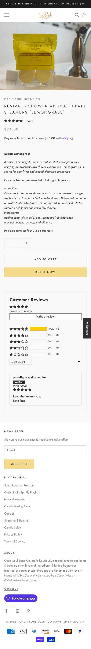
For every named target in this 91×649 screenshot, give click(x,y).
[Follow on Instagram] (17, 611)
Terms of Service (14, 541)
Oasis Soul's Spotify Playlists (22, 492)
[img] (45, 389)
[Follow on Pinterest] (28, 611)
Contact (9, 513)
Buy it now (45, 272)
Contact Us (11, 588)
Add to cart (45, 259)
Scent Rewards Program (19, 485)
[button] (13, 121)
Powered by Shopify (69, 621)
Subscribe (19, 464)
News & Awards (14, 499)
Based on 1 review (21, 311)
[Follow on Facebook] (6, 611)
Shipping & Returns (16, 520)
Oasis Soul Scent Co (22, 99)
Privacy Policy (13, 534)
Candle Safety (12, 527)
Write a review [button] (45, 316)
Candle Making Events (18, 506)
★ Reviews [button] (87, 328)
